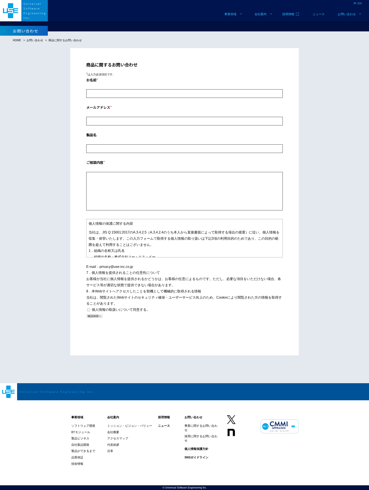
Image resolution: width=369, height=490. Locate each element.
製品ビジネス (80, 438)
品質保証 (77, 457)
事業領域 (230, 14)
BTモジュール (80, 432)
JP (354, 3)
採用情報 (288, 14)
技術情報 (77, 463)
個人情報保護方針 (196, 448)
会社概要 (113, 432)
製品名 (91, 134)
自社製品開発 (80, 444)
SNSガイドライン (196, 457)
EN (360, 3)
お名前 (92, 79)
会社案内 (260, 14)
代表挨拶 (113, 444)
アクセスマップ (117, 438)
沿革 (110, 451)
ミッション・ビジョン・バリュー (129, 425)
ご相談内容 (95, 162)
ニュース (319, 14)
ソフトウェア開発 (83, 425)
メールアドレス (99, 107)
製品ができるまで (83, 451)
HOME (17, 40)
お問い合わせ (347, 14)
